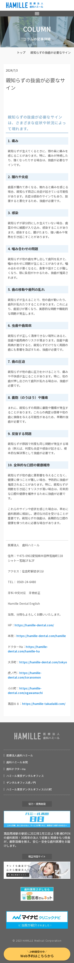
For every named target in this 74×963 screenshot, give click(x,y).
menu (37, 13)
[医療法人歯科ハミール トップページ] (24, 5)
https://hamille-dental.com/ (34, 625)
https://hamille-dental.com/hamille (41, 636)
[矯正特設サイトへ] (37, 870)
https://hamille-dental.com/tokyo (43, 662)
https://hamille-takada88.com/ (43, 704)
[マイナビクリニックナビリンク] (37, 920)
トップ (21, 53)
